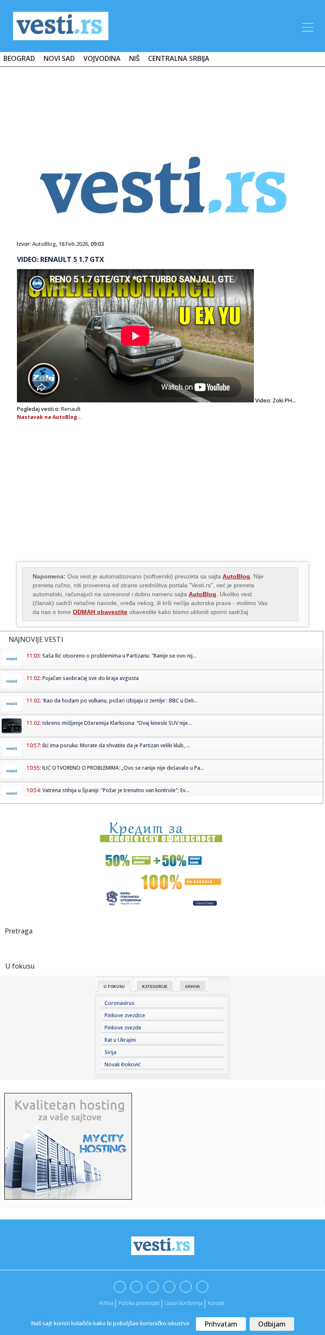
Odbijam (272, 1324)
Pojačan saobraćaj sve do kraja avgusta (90, 678)
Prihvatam (220, 1324)
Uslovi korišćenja (184, 1303)
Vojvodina (102, 58)
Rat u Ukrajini (120, 1039)
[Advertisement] (162, 98)
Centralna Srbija (178, 58)
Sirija (110, 1052)
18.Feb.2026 (73, 244)
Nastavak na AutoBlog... (49, 417)
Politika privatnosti (139, 1303)
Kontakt (216, 1303)
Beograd (19, 58)
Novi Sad (59, 58)
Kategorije (155, 987)
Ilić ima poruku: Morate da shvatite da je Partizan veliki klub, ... (116, 745)
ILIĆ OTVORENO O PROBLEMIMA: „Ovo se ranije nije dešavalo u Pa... (123, 767)
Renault (71, 409)
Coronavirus (120, 1003)
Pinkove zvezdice (125, 1015)
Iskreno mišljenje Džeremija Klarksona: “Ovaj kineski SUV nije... (117, 723)
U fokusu (114, 987)
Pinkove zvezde (123, 1027)
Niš (134, 58)
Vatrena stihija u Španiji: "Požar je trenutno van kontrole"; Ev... (115, 790)
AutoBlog (44, 244)
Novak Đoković (122, 1064)
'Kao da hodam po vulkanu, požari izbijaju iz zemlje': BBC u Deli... (120, 700)
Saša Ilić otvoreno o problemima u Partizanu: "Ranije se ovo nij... (119, 655)
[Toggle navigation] (306, 26)
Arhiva (192, 987)
